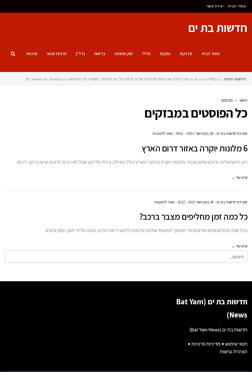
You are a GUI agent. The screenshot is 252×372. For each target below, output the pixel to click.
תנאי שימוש (236, 343)
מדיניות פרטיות (205, 343)
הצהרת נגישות (233, 351)
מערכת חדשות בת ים (232, 133)
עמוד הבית (237, 6)
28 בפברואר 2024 (200, 133)
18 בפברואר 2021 (200, 202)
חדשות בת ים (217, 28)
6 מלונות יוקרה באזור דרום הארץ (194, 148)
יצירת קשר (215, 6)
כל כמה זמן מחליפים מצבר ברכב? (193, 216)
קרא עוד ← (239, 177)
